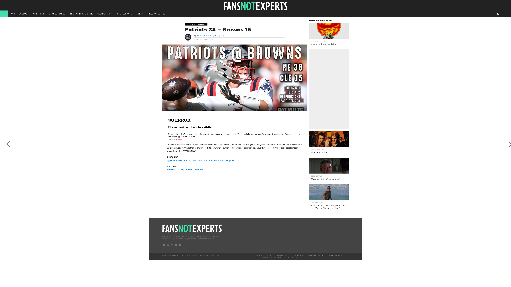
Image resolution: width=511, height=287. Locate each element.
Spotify (187, 160)
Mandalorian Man (125, 14)
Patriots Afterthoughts (207, 35)
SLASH (141, 14)
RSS (232, 160)
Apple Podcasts (174, 160)
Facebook (198, 169)
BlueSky (171, 169)
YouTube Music (221, 160)
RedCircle (179, 139)
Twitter (188, 169)
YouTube (208, 160)
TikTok (179, 169)
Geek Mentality (104, 14)
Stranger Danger (57, 14)
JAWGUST (23, 14)
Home (12, 14)
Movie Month (38, 14)
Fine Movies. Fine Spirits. (82, 14)
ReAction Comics (156, 14)
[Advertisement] (329, 89)
